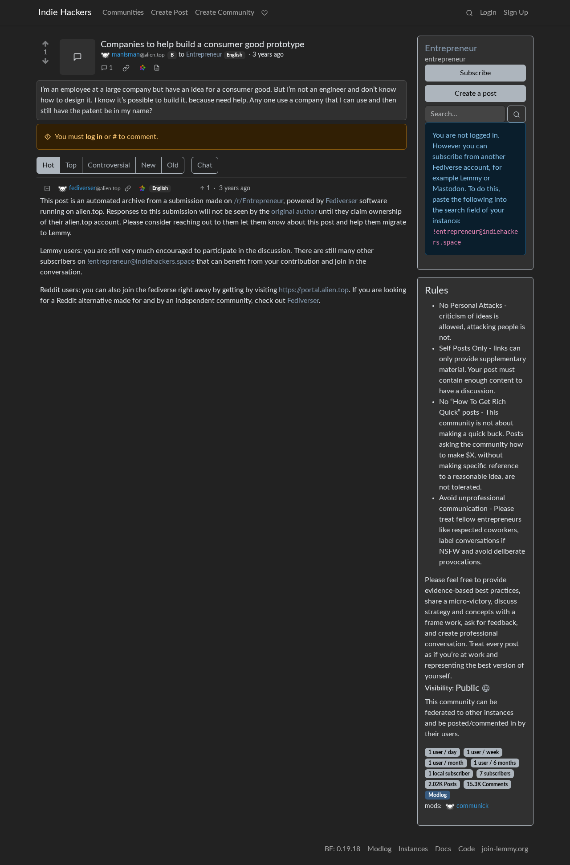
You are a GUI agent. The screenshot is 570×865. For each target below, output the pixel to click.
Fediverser (342, 200)
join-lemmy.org (505, 849)
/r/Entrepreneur (258, 200)
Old (173, 165)
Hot (48, 165)
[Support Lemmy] (264, 12)
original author (294, 211)
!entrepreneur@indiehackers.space (141, 261)
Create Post (169, 12)
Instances (413, 849)
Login (488, 12)
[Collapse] (47, 189)
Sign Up (516, 12)
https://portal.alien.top (314, 290)
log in (94, 136)
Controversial (109, 165)
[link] (126, 68)
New (148, 165)
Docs (443, 849)
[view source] (157, 68)
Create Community (224, 12)
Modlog (437, 795)
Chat (204, 165)
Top (71, 165)
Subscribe (475, 73)
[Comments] (77, 57)
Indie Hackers (65, 12)
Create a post (476, 93)
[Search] (469, 12)
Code (466, 849)
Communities (123, 12)
